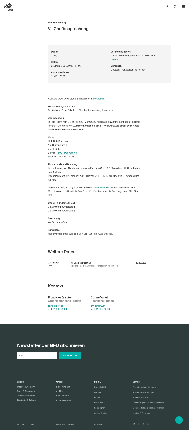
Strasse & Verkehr (26, 386)
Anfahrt (115, 59)
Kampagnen (99, 408)
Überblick (36, 60)
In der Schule (62, 395)
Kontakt (36, 73)
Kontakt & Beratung (141, 413)
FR (23, 424)
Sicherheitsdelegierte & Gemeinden (148, 408)
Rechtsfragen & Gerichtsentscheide (148, 403)
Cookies (71, 424)
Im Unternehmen (64, 400)
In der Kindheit (63, 386)
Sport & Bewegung (26, 391)
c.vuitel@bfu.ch (98, 306)
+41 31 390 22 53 (100, 309)
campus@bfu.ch (55, 306)
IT (28, 424)
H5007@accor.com (66, 152)
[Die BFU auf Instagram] (143, 423)
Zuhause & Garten (26, 395)
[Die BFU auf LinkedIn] (134, 424)
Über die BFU (100, 387)
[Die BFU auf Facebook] (138, 424)
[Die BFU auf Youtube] (148, 424)
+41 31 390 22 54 (57, 309)
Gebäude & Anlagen (27, 400)
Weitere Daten (34, 69)
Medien (97, 392)
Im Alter (60, 391)
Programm (98, 98)
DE (18, 424)
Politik (97, 397)
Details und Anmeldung (30, 65)
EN (32, 424)
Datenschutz (60, 424)
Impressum (98, 424)
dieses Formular (101, 187)
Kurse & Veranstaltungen (143, 392)
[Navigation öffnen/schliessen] (183, 6)
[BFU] (8, 7)
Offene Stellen (100, 413)
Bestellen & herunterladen (144, 387)
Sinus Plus (98, 403)
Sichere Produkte (140, 397)
